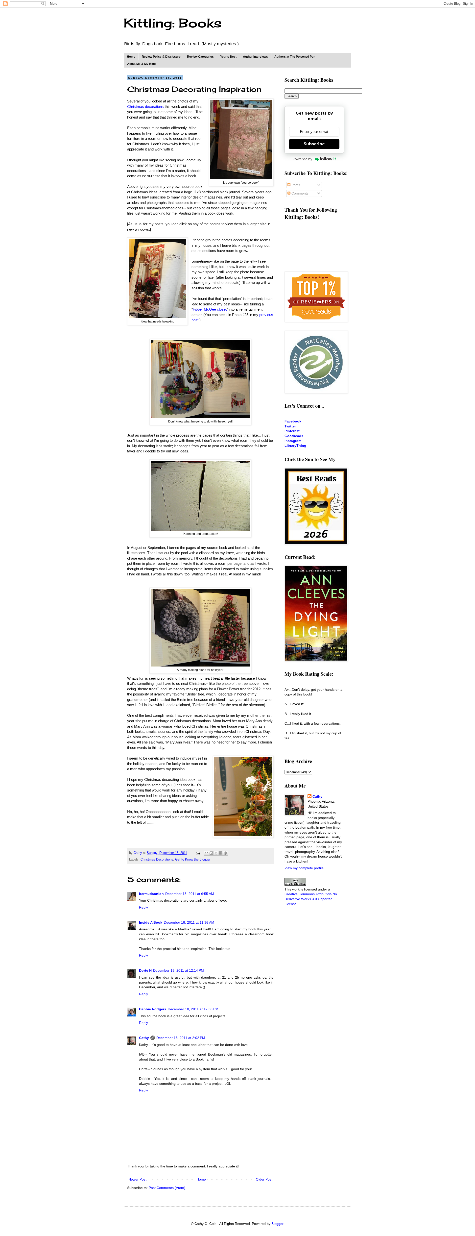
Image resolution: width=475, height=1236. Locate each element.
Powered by (302, 159)
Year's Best (228, 56)
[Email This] (206, 853)
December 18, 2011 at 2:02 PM (180, 1038)
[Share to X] (216, 853)
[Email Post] (197, 853)
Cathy (144, 1038)
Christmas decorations (145, 106)
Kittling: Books (172, 22)
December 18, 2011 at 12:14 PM (178, 970)
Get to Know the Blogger (192, 859)
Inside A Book (150, 922)
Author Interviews (255, 56)
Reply (143, 907)
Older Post (264, 1179)
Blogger (277, 1224)
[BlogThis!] (211, 853)
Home (131, 56)
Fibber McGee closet (210, 309)
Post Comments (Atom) (167, 1188)
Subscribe (314, 144)
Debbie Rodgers (152, 1009)
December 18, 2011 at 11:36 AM (189, 922)
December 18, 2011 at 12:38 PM (193, 1009)
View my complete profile (304, 868)
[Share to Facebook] (220, 853)
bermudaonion (151, 894)
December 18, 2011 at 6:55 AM (189, 894)
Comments (299, 193)
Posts (295, 185)
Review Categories (200, 56)
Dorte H (145, 970)
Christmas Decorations (157, 859)
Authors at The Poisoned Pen (294, 56)
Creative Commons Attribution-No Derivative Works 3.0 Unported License (311, 899)
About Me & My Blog (141, 64)
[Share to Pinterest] (225, 853)
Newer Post (137, 1179)
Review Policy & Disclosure (161, 56)
